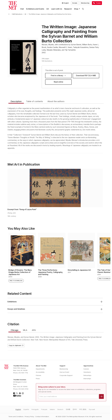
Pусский (92, 409)
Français (44, 409)
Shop (76, 9)
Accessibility (40, 372)
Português (35, 409)
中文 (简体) (82, 409)
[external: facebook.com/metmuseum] (14, 393)
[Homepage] (12, 5)
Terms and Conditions (16, 416)
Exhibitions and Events (35, 9)
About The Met (41, 366)
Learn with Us (56, 9)
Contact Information (42, 416)
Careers (86, 369)
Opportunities (88, 366)
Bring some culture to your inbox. (52, 387)
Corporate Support (66, 375)
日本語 (68, 409)
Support (62, 366)
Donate (74, 3)
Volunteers (87, 372)
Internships (87, 378)
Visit (22, 9)
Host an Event (64, 372)
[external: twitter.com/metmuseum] (17, 393)
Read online (58, 82)
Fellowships (87, 375)
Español (26, 409)
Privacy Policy (29, 416)
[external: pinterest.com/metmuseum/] (20, 393)
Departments (40, 369)
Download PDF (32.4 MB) (86, 76)
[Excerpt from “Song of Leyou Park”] (55, 188)
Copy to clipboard (15, 345)
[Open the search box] (83, 9)
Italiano (52, 409)
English (18, 409)
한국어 (75, 409)
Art (47, 9)
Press (38, 378)
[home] (9, 14)
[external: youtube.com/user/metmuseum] (17, 396)
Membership (85, 3)
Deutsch (60, 409)
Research (68, 9)
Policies (38, 375)
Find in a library (57, 76)
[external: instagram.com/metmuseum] (23, 393)
